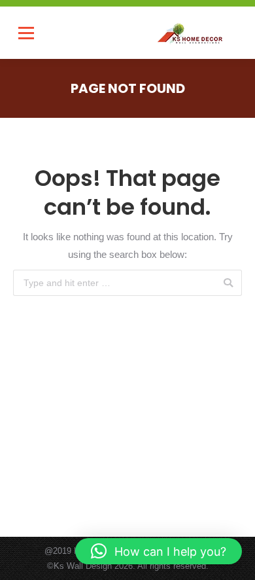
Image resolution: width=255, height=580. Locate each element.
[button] (158, 551)
